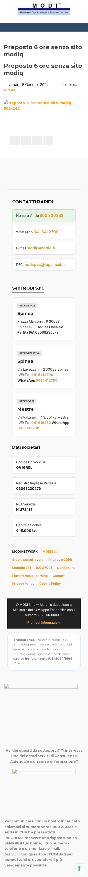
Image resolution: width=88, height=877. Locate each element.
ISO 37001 (44, 568)
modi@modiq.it (41, 248)
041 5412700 (46, 231)
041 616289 (41, 423)
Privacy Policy (23, 583)
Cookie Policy (50, 583)
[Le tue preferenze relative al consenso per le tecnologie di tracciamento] (79, 868)
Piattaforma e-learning (30, 576)
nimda (9, 90)
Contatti (59, 576)
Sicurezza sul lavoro (28, 559)
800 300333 (51, 215)
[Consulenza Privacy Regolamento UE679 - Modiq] (44, 8)
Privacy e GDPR (60, 559)
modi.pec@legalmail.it (44, 264)
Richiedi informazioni (44, 622)
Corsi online (66, 568)
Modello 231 (21, 568)
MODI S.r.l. (51, 551)
